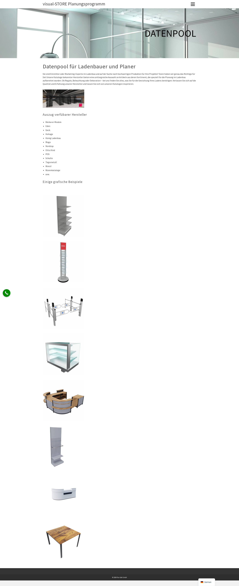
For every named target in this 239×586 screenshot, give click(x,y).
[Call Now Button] (6, 293)
